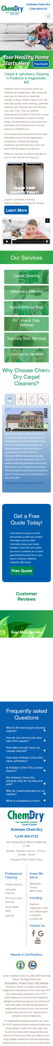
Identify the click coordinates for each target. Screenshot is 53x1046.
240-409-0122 (39, 9)
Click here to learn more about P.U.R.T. (24, 482)
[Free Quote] (25, 178)
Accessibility (11, 983)
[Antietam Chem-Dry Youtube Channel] (38, 940)
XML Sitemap (41, 983)
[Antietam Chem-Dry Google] (41, 933)
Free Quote (41, 64)
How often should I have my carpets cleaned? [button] (23, 749)
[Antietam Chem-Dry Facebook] (33, 933)
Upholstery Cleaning (10, 891)
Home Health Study (12, 908)
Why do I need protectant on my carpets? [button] (25, 792)
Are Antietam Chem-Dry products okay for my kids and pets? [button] (24, 780)
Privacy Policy (26, 983)
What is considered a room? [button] (23, 800)
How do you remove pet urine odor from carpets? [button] (24, 739)
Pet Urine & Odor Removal (13, 900)
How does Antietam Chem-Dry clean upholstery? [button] (24, 759)
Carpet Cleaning (13, 884)
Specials (9, 915)
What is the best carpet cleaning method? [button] (25, 729)
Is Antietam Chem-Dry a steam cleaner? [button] (24, 769)
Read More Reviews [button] (26, 632)
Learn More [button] (16, 210)
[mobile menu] (48, 16)
